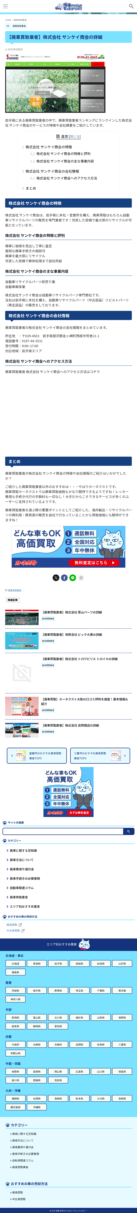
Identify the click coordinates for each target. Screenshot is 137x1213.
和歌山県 (16, 1053)
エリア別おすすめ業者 (25, 906)
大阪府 (15, 1044)
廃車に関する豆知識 (23, 850)
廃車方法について (22, 860)
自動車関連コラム (22, 888)
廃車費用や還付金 (22, 869)
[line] (72, 577)
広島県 (79, 1071)
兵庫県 (37, 1044)
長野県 (122, 1017)
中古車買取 (13, 930)
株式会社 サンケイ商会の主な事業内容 (62, 161)
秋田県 (101, 963)
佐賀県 (37, 1098)
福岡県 (15, 1098)
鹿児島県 (16, 1107)
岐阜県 (15, 1026)
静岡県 (37, 1026)
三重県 (122, 1044)
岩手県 (58, 963)
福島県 (15, 972)
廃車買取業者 (14, 590)
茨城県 (15, 990)
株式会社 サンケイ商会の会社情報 (52, 171)
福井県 (79, 1017)
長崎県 (58, 1098)
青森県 (37, 963)
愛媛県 (37, 1080)
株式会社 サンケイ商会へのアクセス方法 (63, 178)
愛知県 (58, 1026)
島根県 (37, 1071)
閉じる (75, 136)
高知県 (58, 1080)
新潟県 (15, 1017)
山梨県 (101, 1017)
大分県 (101, 1098)
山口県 (101, 1071)
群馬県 (58, 990)
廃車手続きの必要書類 (25, 878)
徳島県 (122, 1071)
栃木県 (37, 990)
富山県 (37, 1017)
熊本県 (79, 1098)
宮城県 (79, 963)
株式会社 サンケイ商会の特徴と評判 (60, 153)
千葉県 (101, 990)
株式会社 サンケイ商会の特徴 (48, 146)
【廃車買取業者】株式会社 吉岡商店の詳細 (70, 725)
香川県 (15, 1080)
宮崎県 (122, 1098)
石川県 (58, 1017)
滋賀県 (79, 1044)
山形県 (122, 963)
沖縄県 (37, 1107)
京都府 (58, 1044)
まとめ (30, 188)
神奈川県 (16, 999)
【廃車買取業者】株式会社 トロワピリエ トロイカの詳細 (79, 659)
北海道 (15, 963)
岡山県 (58, 1071)
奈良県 (101, 1044)
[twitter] (56, 577)
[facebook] (64, 577)
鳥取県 (15, 1071)
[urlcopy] (81, 577)
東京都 (122, 990)
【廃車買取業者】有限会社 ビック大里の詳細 (71, 634)
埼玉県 (79, 990)
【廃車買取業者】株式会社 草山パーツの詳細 (71, 612)
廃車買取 (12, 925)
